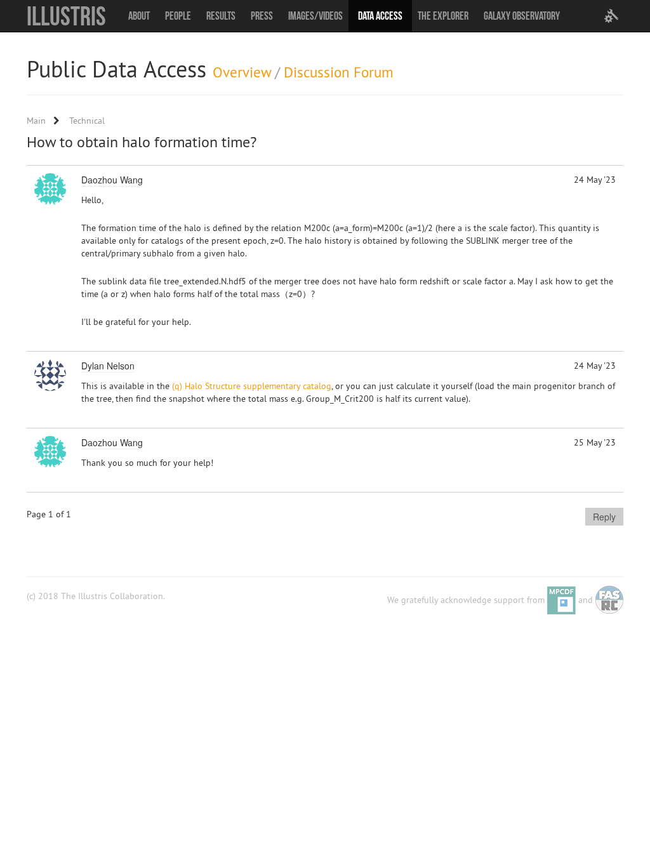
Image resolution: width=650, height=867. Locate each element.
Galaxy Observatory (522, 16)
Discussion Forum (339, 72)
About (139, 16)
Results (220, 16)
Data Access (380, 16)
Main (36, 120)
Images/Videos (315, 16)
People (178, 16)
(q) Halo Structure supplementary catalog (251, 386)
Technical (87, 120)
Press (262, 16)
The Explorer (443, 16)
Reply (604, 516)
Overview (242, 72)
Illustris (66, 15)
